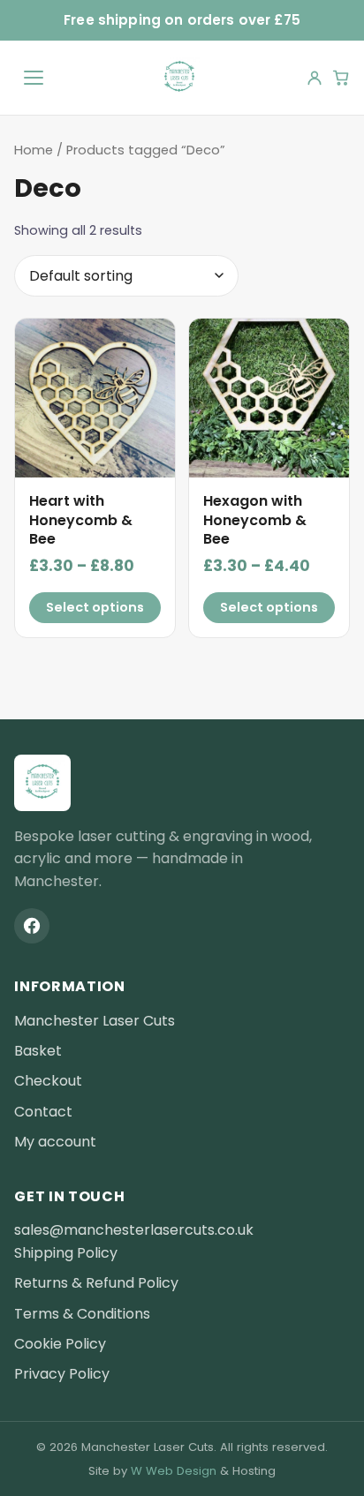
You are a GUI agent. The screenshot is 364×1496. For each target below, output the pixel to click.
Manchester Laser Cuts (94, 1021)
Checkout (48, 1081)
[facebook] (31, 925)
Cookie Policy (60, 1344)
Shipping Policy (66, 1253)
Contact (43, 1111)
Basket (38, 1051)
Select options (95, 607)
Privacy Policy (62, 1374)
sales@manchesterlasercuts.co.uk (134, 1230)
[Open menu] (33, 77)
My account (55, 1141)
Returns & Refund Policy (96, 1283)
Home (33, 150)
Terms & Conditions (82, 1314)
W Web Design (173, 1470)
